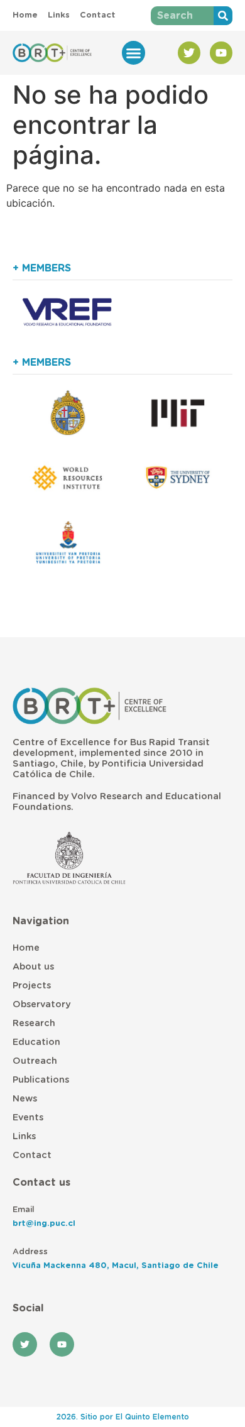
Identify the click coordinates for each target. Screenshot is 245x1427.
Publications (41, 1080)
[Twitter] (189, 52)
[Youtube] (221, 52)
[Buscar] (223, 15)
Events (28, 1117)
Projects (32, 985)
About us (33, 966)
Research (34, 1023)
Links (24, 1136)
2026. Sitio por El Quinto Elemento (123, 1417)
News (25, 1098)
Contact (32, 1155)
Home (26, 948)
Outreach (35, 1061)
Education (36, 1042)
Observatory (41, 1004)
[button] (134, 53)
